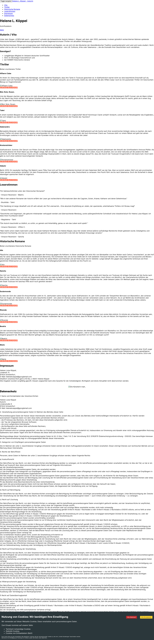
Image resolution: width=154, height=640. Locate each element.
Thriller (7, 7)
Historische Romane (12, 9)
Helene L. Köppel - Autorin (22, 1)
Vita (5, 5)
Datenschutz (9, 15)
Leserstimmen (9, 11)
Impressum (8, 13)
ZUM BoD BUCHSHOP (9, 87)
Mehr (2, 30)
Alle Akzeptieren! (146, 617)
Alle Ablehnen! (131, 617)
